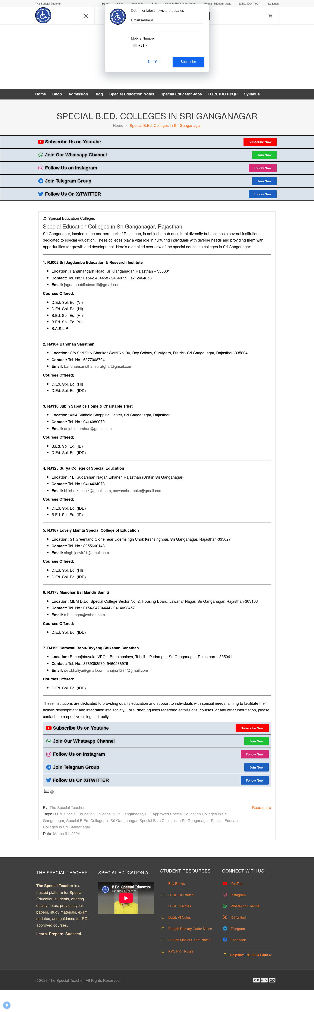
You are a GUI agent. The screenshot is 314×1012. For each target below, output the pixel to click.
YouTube (237, 884)
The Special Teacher (67, 807)
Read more (261, 807)
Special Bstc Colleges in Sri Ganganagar (174, 820)
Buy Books (176, 884)
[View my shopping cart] (270, 16)
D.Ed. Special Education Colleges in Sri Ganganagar (98, 813)
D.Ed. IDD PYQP (249, 3)
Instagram (238, 895)
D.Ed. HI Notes (179, 906)
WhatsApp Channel (245, 906)
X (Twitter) (238, 917)
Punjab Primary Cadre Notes (189, 929)
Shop (120, 3)
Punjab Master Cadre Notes (188, 940)
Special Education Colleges (71, 218)
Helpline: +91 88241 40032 (251, 955)
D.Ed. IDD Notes (180, 895)
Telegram (237, 929)
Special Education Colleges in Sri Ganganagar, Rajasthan (112, 226)
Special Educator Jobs (217, 3)
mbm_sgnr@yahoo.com (84, 614)
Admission (137, 3)
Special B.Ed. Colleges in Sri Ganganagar (101, 820)
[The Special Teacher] (43, 15)
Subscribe (188, 62)
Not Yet (153, 62)
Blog (154, 3)
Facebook (238, 940)
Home (105, 3)
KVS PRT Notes (180, 951)
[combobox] (139, 45)
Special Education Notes (180, 3)
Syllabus (273, 3)
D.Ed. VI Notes (179, 917)
